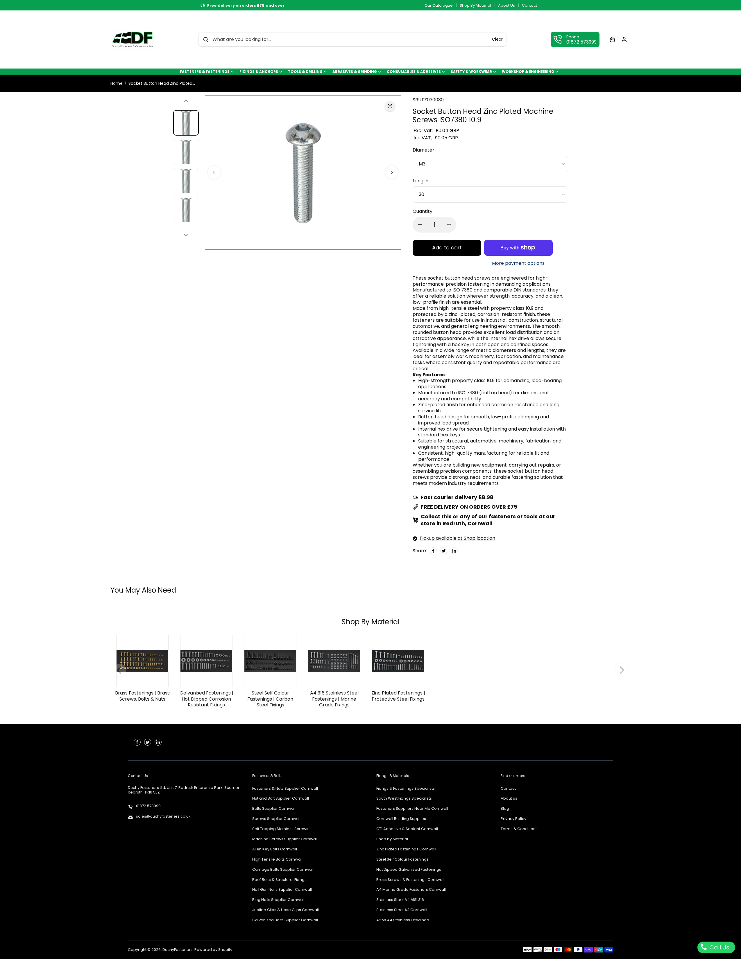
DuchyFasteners (177, 949)
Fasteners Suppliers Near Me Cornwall (412, 808)
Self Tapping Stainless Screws (280, 829)
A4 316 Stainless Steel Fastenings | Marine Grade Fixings (334, 699)
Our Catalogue (439, 5)
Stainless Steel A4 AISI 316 (400, 899)
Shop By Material (475, 5)
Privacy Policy (513, 818)
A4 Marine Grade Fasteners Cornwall (411, 889)
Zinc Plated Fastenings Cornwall (406, 849)
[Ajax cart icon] (612, 39)
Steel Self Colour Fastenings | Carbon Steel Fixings (270, 699)
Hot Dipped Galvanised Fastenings (408, 869)
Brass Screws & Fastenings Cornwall (410, 879)
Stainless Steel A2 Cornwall (401, 910)
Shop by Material (392, 839)
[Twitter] (443, 550)
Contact (529, 5)
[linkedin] (158, 742)
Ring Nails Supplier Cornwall (278, 899)
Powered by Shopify (213, 949)
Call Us (718, 947)
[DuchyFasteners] (132, 39)
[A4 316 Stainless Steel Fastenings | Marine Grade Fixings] (334, 661)
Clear (497, 39)
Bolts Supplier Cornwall (274, 808)
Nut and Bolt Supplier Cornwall (280, 798)
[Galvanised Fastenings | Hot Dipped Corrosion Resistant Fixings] (206, 661)
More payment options (518, 263)
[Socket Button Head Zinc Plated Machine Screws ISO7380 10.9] (390, 106)
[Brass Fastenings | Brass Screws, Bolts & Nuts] (142, 661)
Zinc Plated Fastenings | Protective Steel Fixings (398, 696)
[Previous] (214, 172)
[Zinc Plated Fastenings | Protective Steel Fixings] (398, 661)
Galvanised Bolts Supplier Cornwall (285, 920)
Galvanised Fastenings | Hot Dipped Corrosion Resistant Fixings (206, 699)
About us (509, 798)
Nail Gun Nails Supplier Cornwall (282, 889)
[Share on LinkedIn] (454, 550)
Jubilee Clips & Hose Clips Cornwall (285, 910)
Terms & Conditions (519, 829)
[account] (624, 39)
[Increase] (449, 225)
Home (116, 83)
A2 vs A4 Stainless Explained (402, 920)
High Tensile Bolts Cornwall (277, 859)
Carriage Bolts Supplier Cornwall (283, 869)
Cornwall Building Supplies (401, 818)
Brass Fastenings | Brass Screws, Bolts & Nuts (142, 696)
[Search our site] (206, 39)
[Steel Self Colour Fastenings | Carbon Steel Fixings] (270, 661)
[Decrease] (420, 225)
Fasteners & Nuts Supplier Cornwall (285, 788)
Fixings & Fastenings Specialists (405, 788)
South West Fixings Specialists (404, 798)
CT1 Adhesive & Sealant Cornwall (407, 829)
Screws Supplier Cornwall (276, 818)
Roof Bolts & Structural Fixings (279, 879)
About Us (506, 5)
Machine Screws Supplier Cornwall (285, 839)
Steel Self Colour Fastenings (402, 859)
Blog (505, 808)
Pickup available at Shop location (457, 538)
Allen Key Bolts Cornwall (274, 849)
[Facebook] (433, 550)
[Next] (391, 172)
